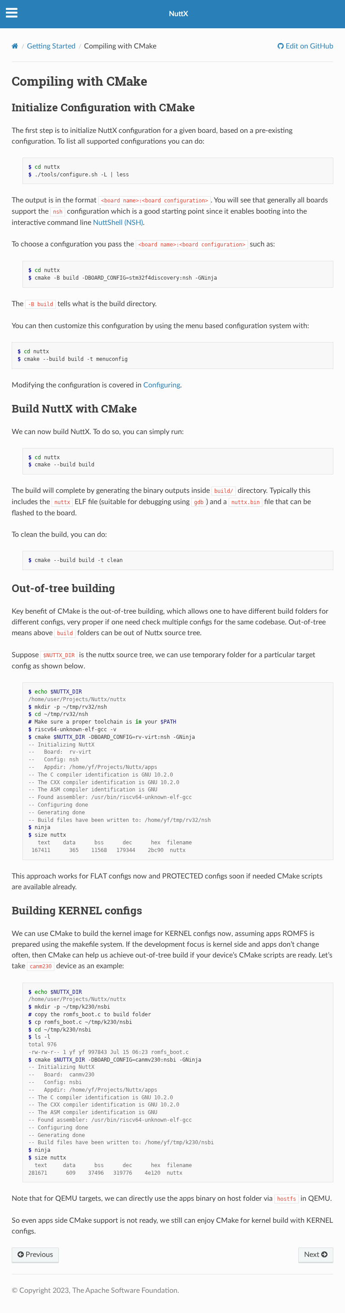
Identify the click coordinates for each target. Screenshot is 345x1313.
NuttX (178, 14)
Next (312, 1254)
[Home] (15, 46)
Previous (38, 1254)
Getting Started (51, 46)
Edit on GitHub (308, 46)
